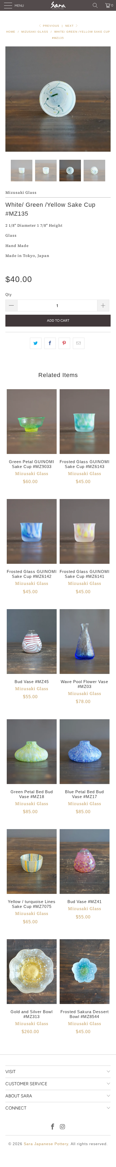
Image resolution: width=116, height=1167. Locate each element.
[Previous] (11, 99)
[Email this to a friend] (78, 343)
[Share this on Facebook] (50, 343)
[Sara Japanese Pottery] (58, 5)
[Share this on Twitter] (36, 343)
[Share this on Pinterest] (64, 343)
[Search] (97, 5)
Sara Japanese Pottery (46, 1144)
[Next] (105, 99)
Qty (8, 295)
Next (70, 25)
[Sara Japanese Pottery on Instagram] (63, 1127)
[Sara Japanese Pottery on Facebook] (53, 1127)
